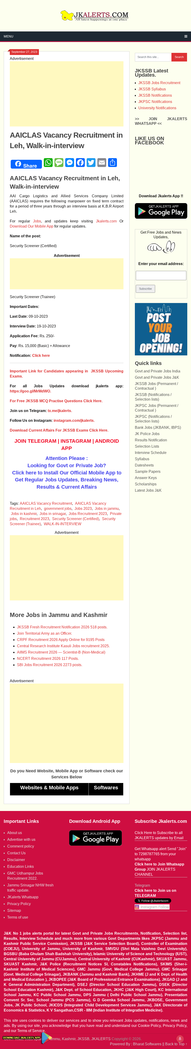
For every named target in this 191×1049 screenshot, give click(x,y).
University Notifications (157, 108)
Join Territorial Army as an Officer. (44, 633)
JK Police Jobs (147, 434)
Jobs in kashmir (24, 514)
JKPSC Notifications (155, 102)
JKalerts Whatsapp (22, 897)
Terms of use (17, 917)
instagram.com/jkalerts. (74, 420)
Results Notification (151, 440)
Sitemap (14, 911)
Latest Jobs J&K (148, 490)
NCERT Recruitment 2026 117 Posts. (48, 659)
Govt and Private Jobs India (157, 371)
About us (14, 833)
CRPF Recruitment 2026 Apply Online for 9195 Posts (61, 640)
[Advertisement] (66, 93)
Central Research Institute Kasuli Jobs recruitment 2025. (63, 646)
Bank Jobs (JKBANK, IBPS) (158, 427)
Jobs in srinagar (53, 514)
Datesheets (144, 465)
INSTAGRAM (76, 441)
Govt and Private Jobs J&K (157, 377)
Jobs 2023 (83, 509)
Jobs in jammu (107, 509)
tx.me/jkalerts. (60, 411)
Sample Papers (147, 471)
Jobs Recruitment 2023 (88, 514)
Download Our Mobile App (31, 226)
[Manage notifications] (180, 1038)
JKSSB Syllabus (152, 89)
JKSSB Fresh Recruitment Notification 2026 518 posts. (62, 627)
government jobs (58, 509)
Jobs (37, 221)
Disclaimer (16, 860)
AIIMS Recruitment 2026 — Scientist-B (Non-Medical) (61, 652)
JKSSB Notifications (155, 95)
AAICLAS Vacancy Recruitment (46, 503)
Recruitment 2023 (34, 519)
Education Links (20, 866)
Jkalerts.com (106, 221)
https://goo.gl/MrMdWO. (30, 391)
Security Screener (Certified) (75, 519)
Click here (41, 356)
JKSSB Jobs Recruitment (159, 83)
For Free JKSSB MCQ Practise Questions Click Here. (56, 401)
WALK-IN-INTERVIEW (62, 524)
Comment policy (20, 846)
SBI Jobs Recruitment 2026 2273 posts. (49, 665)
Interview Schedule (151, 453)
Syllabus (142, 459)
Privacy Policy (19, 904)
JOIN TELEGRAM (35, 441)
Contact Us (16, 853)
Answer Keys (146, 478)
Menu (8, 36)
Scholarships (146, 484)
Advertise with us (21, 839)
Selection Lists (147, 446)
